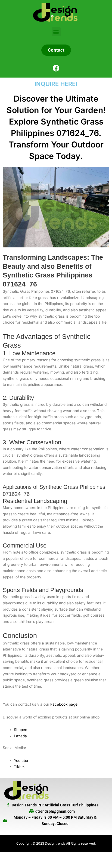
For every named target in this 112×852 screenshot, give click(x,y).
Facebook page (63, 704)
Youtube (21, 760)
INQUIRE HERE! (56, 83)
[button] (56, 31)
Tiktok (19, 766)
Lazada (20, 736)
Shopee (20, 729)
